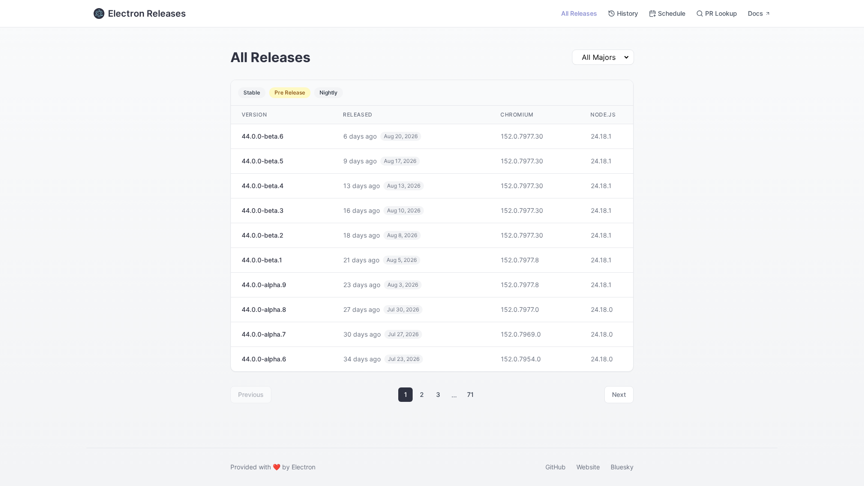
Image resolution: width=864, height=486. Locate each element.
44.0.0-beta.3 (263, 210)
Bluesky (622, 467)
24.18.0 (602, 309)
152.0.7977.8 (520, 260)
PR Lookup (721, 13)
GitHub (555, 467)
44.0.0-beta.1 (262, 260)
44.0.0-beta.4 (263, 185)
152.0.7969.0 (521, 334)
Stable (251, 92)
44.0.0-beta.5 (263, 161)
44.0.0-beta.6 (263, 136)
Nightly (329, 92)
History (627, 13)
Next (619, 394)
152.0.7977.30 (522, 136)
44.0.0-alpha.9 (264, 284)
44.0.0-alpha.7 (264, 334)
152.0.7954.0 (521, 359)
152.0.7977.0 (520, 309)
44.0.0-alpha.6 (264, 359)
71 (470, 394)
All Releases (579, 13)
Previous (251, 394)
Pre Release (289, 92)
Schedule (671, 13)
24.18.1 (601, 136)
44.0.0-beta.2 (263, 235)
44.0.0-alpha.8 (264, 309)
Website (588, 467)
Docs (755, 13)
